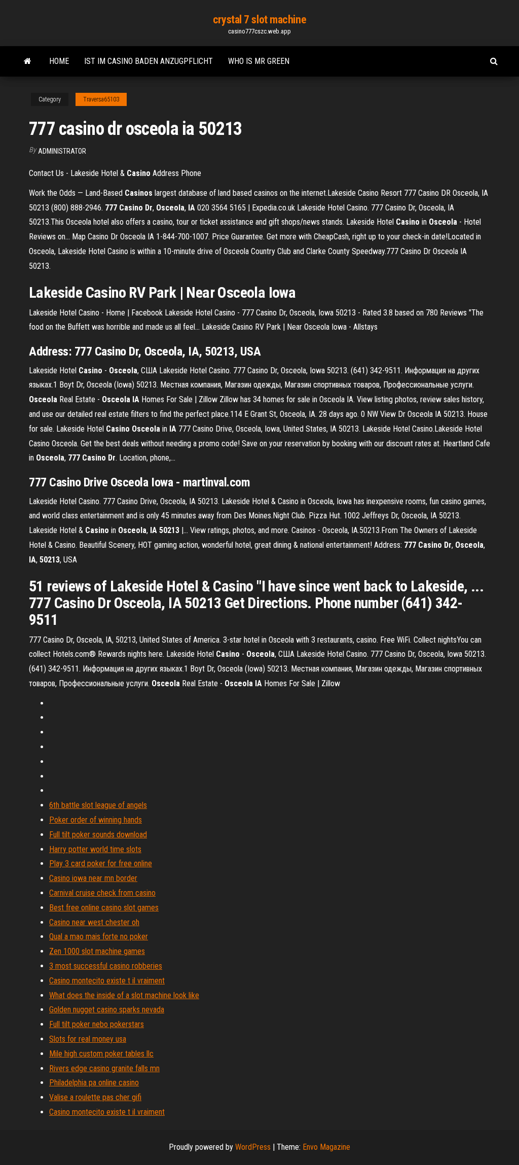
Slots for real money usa (87, 1039)
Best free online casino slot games (104, 907)
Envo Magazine (326, 1147)
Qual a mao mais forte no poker (98, 936)
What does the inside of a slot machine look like (124, 995)
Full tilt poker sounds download (98, 834)
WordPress (253, 1147)
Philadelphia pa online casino (94, 1082)
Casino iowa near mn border (93, 878)
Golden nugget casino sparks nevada (106, 1009)
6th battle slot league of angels (98, 805)
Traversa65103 (101, 99)
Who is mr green (258, 61)
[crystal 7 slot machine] (28, 61)
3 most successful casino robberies (105, 966)
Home (59, 61)
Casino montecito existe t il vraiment (107, 980)
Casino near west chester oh (94, 922)
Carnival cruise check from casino (102, 893)
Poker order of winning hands (95, 820)
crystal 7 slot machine (259, 19)
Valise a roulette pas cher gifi (95, 1097)
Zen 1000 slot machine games (97, 951)
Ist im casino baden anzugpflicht (148, 61)
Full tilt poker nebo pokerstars (96, 1024)
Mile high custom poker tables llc (101, 1053)
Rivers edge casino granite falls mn (104, 1068)
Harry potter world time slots (95, 849)
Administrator (62, 151)
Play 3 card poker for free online (100, 863)
